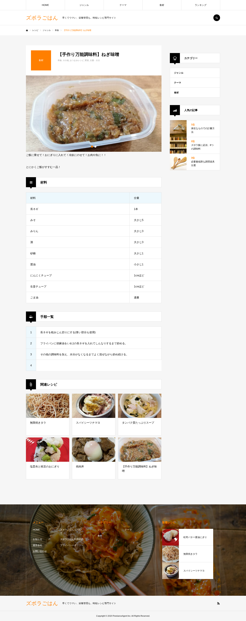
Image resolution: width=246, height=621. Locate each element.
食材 (161, 5)
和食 (60, 60)
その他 (66, 60)
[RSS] (218, 603)
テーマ (123, 5)
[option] (93, 113)
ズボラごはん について (71, 531)
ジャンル (84, 5)
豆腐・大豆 (95, 60)
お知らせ (37, 539)
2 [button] (95, 147)
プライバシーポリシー (72, 545)
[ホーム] (27, 30)
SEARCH (216, 17)
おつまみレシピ (77, 60)
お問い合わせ (40, 551)
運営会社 (37, 545)
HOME (45, 5)
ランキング (201, 5)
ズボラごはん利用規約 (72, 539)
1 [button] (92, 147)
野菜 (87, 60)
